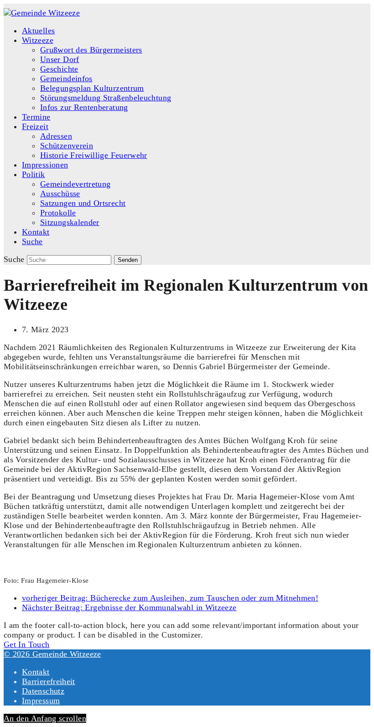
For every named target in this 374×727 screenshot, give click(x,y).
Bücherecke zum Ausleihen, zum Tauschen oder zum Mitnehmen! (170, 597)
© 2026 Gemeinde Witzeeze (52, 654)
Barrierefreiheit (48, 681)
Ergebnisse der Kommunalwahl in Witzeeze (129, 607)
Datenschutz (43, 691)
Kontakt (36, 671)
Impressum (41, 700)
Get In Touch (26, 644)
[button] (32, 241)
